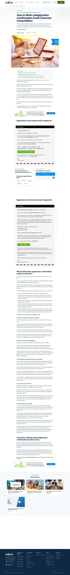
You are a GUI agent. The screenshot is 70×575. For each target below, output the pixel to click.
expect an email (46, 80)
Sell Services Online (20, 564)
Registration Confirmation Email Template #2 (27, 74)
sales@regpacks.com (59, 554)
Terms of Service (49, 554)
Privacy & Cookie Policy (50, 556)
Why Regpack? (29, 556)
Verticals (21, 2)
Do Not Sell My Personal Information (50, 562)
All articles (20, 10)
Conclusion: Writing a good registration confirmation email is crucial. (32, 77)
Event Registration (20, 559)
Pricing (27, 2)
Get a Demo (61, 2)
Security (47, 560)
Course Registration (20, 561)
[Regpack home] (9, 2)
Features (16, 2)
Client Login (58, 556)
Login (55, 2)
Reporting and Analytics (40, 554)
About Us (37, 2)
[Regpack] (10, 554)
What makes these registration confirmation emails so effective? (31, 75)
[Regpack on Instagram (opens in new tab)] (12, 565)
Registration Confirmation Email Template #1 (27, 72)
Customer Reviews (30, 561)
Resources (32, 2)
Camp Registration (20, 557)
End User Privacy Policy (50, 558)
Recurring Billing (19, 566)
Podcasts (28, 565)
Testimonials (29, 567)
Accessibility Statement (50, 564)
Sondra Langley (21, 32)
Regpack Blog (58, 558)
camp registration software (24, 280)
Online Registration (20, 556)
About (28, 554)
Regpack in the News (30, 563)
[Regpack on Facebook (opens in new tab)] (9, 565)
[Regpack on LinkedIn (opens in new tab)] (6, 565)
